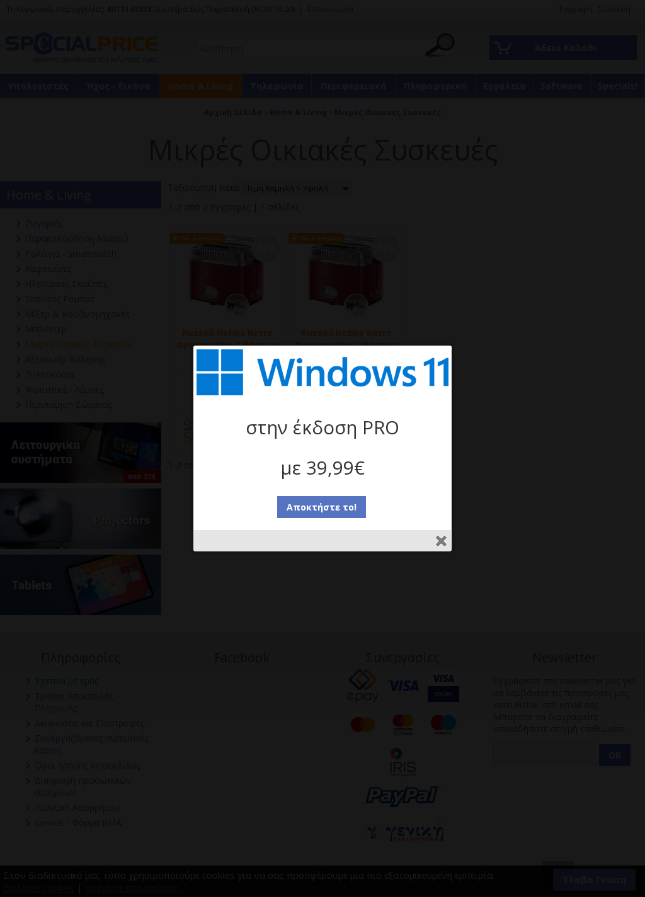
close (441, 541)
